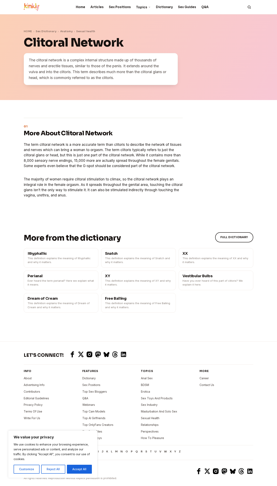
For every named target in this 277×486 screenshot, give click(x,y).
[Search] (249, 7)
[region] (52, 454)
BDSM (145, 385)
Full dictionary (234, 237)
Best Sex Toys (92, 438)
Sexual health (85, 31)
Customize (26, 469)
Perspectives (150, 431)
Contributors (32, 391)
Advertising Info (34, 385)
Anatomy (66, 31)
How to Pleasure (152, 438)
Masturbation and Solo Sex (159, 411)
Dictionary (164, 7)
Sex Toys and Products (157, 398)
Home (80, 7)
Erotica (145, 391)
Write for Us (32, 418)
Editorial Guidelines (36, 398)
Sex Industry (149, 404)
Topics (141, 7)
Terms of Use (33, 411)
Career (204, 378)
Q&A (205, 7)
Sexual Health (150, 418)
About (28, 378)
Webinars (88, 404)
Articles (97, 7)
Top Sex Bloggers (94, 391)
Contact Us (207, 385)
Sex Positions (120, 7)
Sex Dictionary (46, 31)
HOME (28, 31)
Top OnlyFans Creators (97, 424)
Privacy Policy (33, 404)
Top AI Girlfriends (93, 418)
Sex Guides (187, 7)
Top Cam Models (93, 411)
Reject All (53, 469)
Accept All (79, 469)
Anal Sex (147, 378)
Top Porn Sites (92, 431)
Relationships (150, 424)
